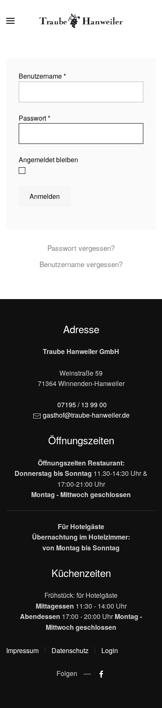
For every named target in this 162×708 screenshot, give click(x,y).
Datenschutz (70, 650)
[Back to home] (81, 21)
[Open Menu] (10, 21)
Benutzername (42, 76)
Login (109, 650)
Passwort (34, 118)
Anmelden (44, 196)
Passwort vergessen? (81, 248)
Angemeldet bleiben (48, 159)
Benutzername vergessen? (81, 264)
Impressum (22, 650)
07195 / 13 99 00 (82, 404)
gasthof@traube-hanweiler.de (86, 415)
